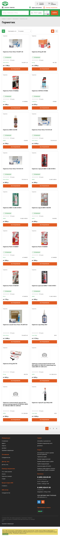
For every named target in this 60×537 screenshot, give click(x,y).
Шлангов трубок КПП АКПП (44, 466)
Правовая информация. (20, 533)
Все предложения (15, 68)
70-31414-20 (54, 140)
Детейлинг (40, 445)
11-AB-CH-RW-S (53, 296)
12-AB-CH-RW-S (53, 179)
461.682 (55, 62)
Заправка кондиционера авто (44, 443)
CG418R (26, 140)
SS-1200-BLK (25, 413)
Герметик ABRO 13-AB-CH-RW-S (12, 208)
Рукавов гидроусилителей (43, 459)
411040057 (25, 257)
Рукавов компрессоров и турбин (45, 461)
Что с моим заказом (7, 471)
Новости (4, 445)
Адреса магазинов (37, 7)
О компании (5, 441)
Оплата (4, 474)
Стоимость (4, 485)
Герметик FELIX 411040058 (39, 247)
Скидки (3, 478)
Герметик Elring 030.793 (10, 363)
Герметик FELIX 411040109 (11, 285)
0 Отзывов (12, 60)
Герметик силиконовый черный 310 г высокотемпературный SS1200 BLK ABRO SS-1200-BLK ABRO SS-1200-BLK (15, 404)
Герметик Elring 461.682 (39, 52)
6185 (55, 413)
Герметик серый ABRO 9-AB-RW (41, 208)
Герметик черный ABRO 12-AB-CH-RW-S (43, 169)
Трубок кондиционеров (43, 463)
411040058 (54, 257)
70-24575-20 (25, 335)
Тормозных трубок (42, 456)
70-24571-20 (25, 62)
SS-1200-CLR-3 (53, 374)
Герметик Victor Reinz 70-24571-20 (13, 52)
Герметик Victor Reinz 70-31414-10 (13, 169)
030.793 (26, 374)
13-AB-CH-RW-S (24, 218)
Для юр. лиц (5, 464)
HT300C (55, 101)
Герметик (5, 35)
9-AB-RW (54, 218)
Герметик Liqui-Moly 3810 (39, 324)
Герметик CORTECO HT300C (40, 91)
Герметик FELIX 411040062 (11, 91)
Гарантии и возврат (7, 476)
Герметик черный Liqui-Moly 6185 (42, 402)
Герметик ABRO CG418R (10, 130)
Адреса (3, 443)
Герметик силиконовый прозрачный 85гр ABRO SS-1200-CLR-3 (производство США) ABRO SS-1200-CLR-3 (44, 365)
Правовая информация (8, 450)
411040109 (25, 296)
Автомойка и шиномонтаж (44, 441)
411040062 (25, 101)
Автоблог (4, 448)
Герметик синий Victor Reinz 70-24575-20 (15, 324)
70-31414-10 (25, 179)
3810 (55, 335)
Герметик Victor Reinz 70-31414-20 (42, 130)
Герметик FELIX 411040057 (11, 247)
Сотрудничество (6, 457)
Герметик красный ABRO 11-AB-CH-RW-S (44, 285)
